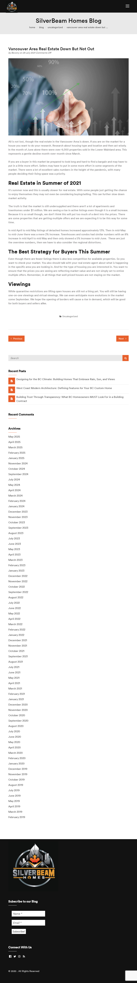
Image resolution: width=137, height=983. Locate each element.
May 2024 (14, 484)
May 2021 (14, 677)
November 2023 (18, 517)
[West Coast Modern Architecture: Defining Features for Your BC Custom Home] (12, 389)
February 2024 (16, 501)
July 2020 (14, 731)
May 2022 (14, 613)
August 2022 (15, 597)
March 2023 (15, 559)
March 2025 (15, 447)
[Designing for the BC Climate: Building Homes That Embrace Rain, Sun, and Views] (12, 380)
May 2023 (14, 549)
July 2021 (13, 667)
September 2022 (18, 592)
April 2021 (14, 683)
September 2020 (18, 720)
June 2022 (14, 608)
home (32, 27)
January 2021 (16, 699)
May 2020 (14, 742)
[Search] (125, 358)
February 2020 (17, 758)
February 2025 (16, 452)
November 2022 (17, 581)
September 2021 (18, 656)
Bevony (15, 52)
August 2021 (15, 661)
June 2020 (14, 736)
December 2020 (18, 704)
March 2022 (15, 624)
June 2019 (14, 795)
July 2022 (14, 602)
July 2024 (14, 479)
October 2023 (16, 522)
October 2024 (16, 468)
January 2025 (16, 458)
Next (121, 338)
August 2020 (16, 726)
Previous (17, 338)
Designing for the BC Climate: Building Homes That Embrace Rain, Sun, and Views (65, 379)
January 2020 (16, 763)
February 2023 (16, 565)
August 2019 (15, 785)
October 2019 (16, 779)
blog (41, 27)
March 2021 (15, 688)
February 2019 (16, 817)
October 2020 (16, 715)
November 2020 (18, 710)
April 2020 (14, 747)
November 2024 (18, 463)
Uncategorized (55, 27)
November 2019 (17, 774)
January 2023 (16, 570)
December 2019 (17, 768)
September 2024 (18, 474)
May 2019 (14, 801)
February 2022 (16, 629)
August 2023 (15, 533)
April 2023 (14, 554)
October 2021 (16, 651)
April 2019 (14, 806)
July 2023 (14, 538)
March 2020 (15, 752)
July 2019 (14, 790)
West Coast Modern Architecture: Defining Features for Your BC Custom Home (64, 388)
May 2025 (14, 436)
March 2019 (15, 811)
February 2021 (16, 693)
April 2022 (14, 618)
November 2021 (17, 645)
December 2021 (17, 640)
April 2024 (14, 490)
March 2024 (15, 495)
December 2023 (18, 511)
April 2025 (14, 442)
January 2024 (16, 506)
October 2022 (16, 586)
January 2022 (16, 635)
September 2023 (18, 527)
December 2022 (17, 576)
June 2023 (14, 543)
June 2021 (14, 672)
